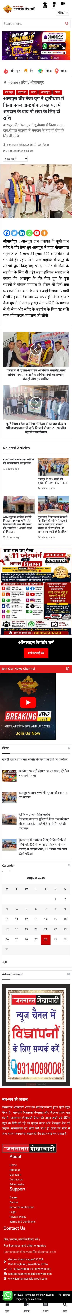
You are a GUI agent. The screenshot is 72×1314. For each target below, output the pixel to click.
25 (16, 939)
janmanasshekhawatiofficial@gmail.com (30, 1252)
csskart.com (34, 1299)
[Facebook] (6, 229)
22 (55, 929)
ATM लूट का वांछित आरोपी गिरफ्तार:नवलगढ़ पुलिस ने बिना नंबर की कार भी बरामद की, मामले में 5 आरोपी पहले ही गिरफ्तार (17, 524)
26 (26, 939)
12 (26, 919)
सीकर (57, 92)
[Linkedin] (21, 229)
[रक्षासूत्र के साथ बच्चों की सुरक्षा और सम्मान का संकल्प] (53, 467)
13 (35, 919)
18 (16, 929)
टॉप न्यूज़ (15, 71)
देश (26, 71)
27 (35, 939)
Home (12, 82)
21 (45, 929)
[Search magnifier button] (67, 23)
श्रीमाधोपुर (37, 82)
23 (65, 929)
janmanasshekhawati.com (39, 1294)
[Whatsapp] (29, 229)
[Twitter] (14, 229)
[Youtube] (36, 229)
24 (6, 939)
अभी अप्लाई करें (36, 653)
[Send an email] (31, 144)
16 (65, 919)
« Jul (4, 962)
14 (45, 919)
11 (16, 919)
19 (26, 929)
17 (6, 929)
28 (45, 939)
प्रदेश (57, 71)
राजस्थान (22, 92)
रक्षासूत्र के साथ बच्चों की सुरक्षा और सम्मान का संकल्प (52, 481)
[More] (44, 229)
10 (6, 919)
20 (35, 929)
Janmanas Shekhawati (18, 144)
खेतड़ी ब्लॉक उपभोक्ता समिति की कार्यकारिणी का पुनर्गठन (18, 461)
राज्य (33, 92)
